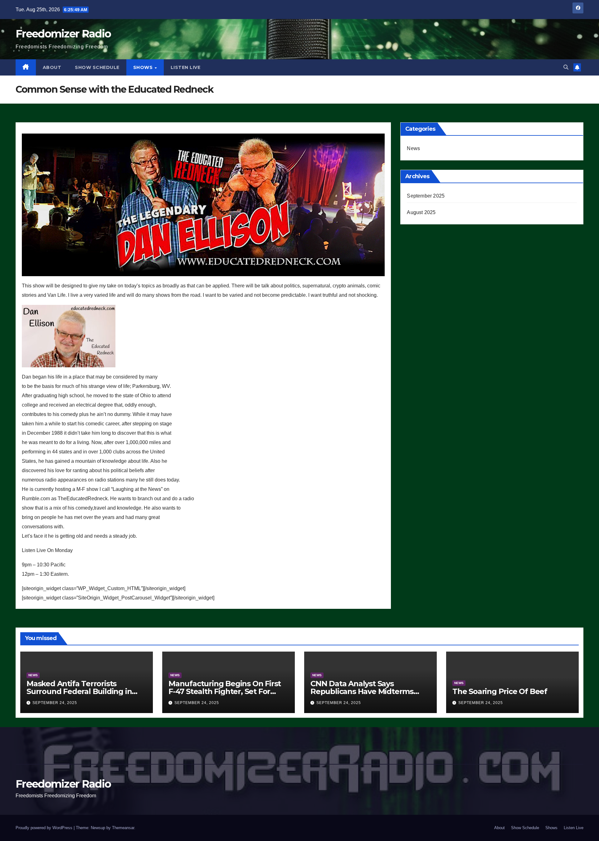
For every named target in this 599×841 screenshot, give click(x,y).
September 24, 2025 (54, 703)
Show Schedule (97, 67)
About (52, 67)
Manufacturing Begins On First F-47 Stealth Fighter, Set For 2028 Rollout (224, 691)
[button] (565, 67)
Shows (143, 67)
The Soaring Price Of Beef (499, 691)
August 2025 (421, 212)
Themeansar (123, 827)
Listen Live (186, 67)
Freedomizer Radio (63, 33)
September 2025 (426, 195)
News (413, 148)
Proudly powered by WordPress (45, 827)
